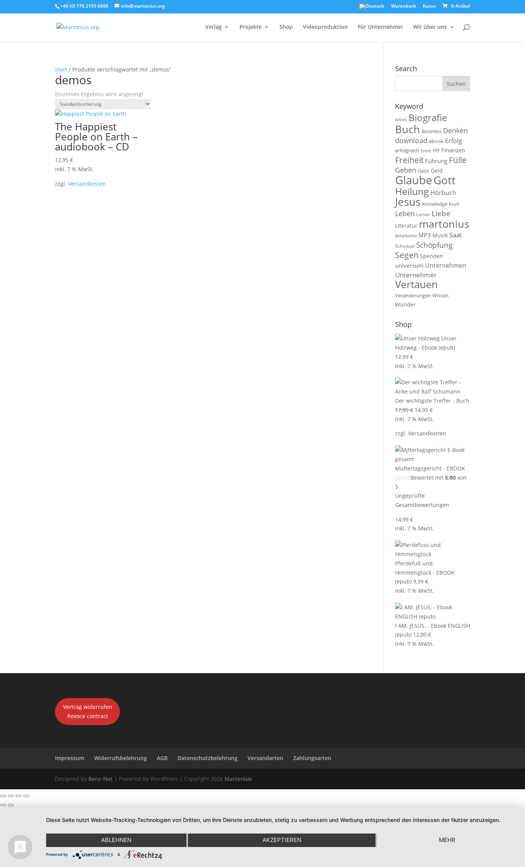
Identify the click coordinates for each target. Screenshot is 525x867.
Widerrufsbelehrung (120, 758)
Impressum (69, 758)
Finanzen (453, 150)
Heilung (412, 191)
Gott (444, 180)
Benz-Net (100, 778)
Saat (455, 234)
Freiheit (409, 160)
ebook (436, 141)
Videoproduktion (325, 27)
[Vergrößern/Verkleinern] (3, 796)
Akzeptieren (281, 840)
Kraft (454, 204)
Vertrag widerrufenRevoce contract (87, 711)
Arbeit (401, 119)
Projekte (250, 27)
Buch (407, 129)
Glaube (413, 180)
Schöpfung (434, 245)
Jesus (407, 201)
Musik (440, 235)
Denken (455, 130)
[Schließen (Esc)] (26, 796)
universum (409, 265)
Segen (407, 254)
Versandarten (265, 758)
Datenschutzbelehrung (208, 758)
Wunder (405, 304)
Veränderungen (413, 295)
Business (432, 131)
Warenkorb (403, 6)
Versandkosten (87, 183)
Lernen (423, 214)
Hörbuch (443, 192)
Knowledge (434, 203)
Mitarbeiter (406, 235)
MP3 (425, 235)
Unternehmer (416, 274)
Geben (405, 170)
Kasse (429, 6)
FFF (436, 150)
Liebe (441, 213)
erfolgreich (407, 150)
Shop (286, 27)
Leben (405, 213)
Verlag (213, 27)
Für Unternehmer (380, 27)
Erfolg (453, 140)
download (411, 140)
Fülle (458, 159)
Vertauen (416, 284)
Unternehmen (445, 265)
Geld (437, 170)
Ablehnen (116, 840)
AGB (162, 758)
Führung (436, 161)
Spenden (431, 256)
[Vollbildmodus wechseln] (11, 796)
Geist (423, 170)
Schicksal (405, 246)
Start (61, 69)
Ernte (426, 150)
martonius (444, 224)
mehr (447, 840)
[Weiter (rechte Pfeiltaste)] (11, 805)
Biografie (428, 118)
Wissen (440, 295)
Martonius (237, 778)
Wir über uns (430, 27)
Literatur (406, 225)
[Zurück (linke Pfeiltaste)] (3, 805)
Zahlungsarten (312, 758)
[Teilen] (18, 796)
